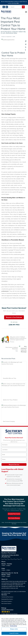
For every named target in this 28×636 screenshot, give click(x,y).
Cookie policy (13, 626)
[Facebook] (7, 7)
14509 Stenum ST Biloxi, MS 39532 (10, 555)
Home (3, 522)
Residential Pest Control (7, 599)
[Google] (4, 7)
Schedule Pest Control (14, 514)
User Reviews (13, 613)
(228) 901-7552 (14, 325)
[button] (26, 12)
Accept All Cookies (14, 633)
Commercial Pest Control (7, 597)
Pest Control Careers (6, 603)
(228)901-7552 (6, 557)
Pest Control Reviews (14, 518)
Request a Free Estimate (14, 317)
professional (5, 291)
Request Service (14, 464)
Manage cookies (14, 629)
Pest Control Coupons (6, 601)
